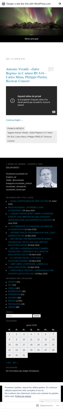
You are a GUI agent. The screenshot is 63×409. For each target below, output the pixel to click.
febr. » (15, 363)
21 (53, 345)
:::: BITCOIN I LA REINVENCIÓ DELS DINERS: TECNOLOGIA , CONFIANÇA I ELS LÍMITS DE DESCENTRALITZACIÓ (28, 251)
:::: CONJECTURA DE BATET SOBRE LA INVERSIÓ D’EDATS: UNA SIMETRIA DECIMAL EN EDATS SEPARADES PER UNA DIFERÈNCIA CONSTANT (30, 217)
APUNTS (12, 282)
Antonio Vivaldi (21, 133)
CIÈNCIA (12, 288)
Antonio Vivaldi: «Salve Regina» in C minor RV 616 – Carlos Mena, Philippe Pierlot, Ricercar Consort (26, 75)
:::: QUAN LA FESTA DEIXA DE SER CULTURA (28, 201)
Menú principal (31, 39)
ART (10, 285)
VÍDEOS (11, 307)
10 (24, 339)
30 (17, 355)
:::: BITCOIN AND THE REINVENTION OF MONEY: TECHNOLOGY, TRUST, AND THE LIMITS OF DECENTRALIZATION (30, 242)
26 (38, 350)
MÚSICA (20, 128)
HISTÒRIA (12, 298)
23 (17, 350)
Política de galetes (23, 396)
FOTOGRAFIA (14, 294)
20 (46, 345)
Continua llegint (14, 120)
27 (46, 350)
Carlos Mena (20, 137)
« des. (8, 363)
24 (24, 350)
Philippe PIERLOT (35, 137)
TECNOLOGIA (14, 304)
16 (17, 345)
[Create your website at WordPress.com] (31, 3)
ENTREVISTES (14, 291)
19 (38, 345)
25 (31, 350)
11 (31, 339)
